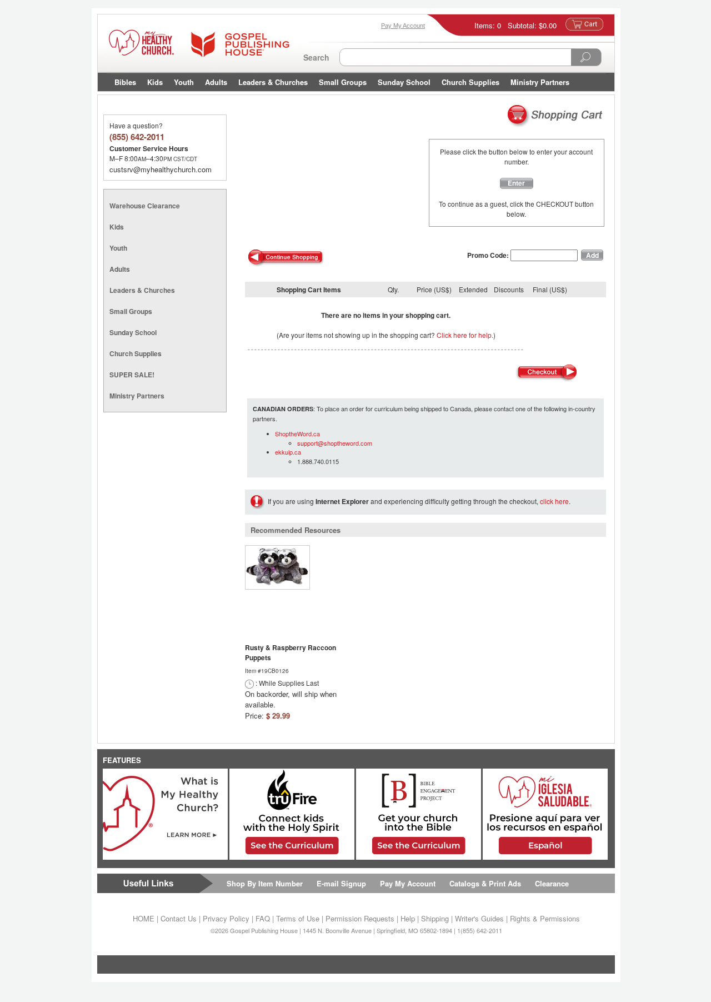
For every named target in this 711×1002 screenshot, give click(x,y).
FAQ (263, 918)
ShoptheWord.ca (297, 433)
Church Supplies (470, 82)
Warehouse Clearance (144, 206)
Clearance (552, 883)
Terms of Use (297, 918)
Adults (216, 82)
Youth (184, 82)
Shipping (435, 918)
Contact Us (179, 918)
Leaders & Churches (273, 82)
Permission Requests (360, 918)
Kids (155, 82)
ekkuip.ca (288, 451)
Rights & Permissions (545, 918)
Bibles (125, 82)
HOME (143, 918)
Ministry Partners (539, 82)
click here (554, 501)
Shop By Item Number (265, 883)
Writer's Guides (479, 918)
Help (407, 918)
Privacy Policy (226, 918)
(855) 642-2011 (136, 137)
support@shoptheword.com (334, 442)
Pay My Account (407, 883)
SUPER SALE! (131, 375)
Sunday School (404, 82)
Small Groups (343, 82)
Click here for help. (465, 335)
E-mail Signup (341, 883)
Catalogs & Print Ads (485, 883)
